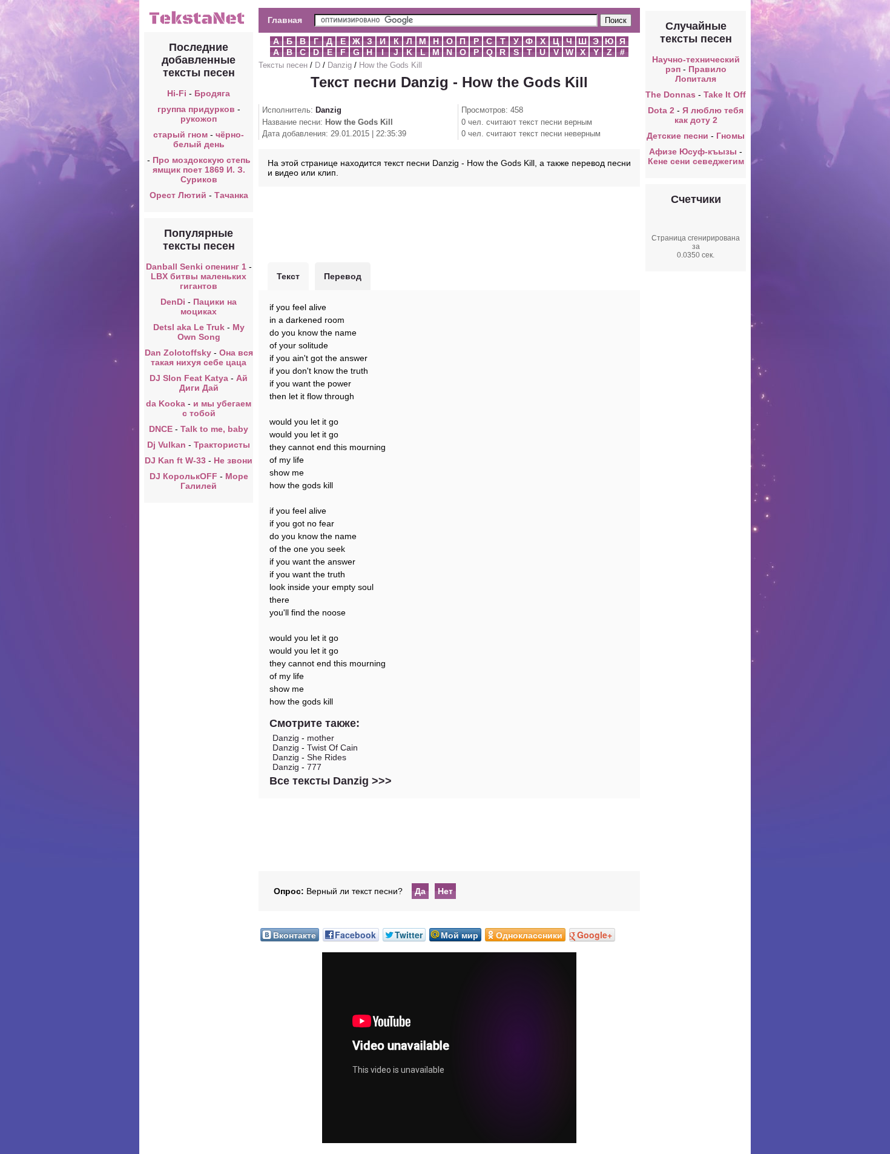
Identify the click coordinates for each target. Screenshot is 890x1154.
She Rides (326, 757)
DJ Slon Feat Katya (189, 378)
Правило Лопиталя (701, 74)
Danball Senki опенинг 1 (196, 266)
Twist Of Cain (332, 747)
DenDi (172, 302)
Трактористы (222, 444)
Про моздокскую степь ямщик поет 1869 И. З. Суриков (202, 169)
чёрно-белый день (209, 139)
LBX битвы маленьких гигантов (198, 281)
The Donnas (670, 94)
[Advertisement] (449, 223)
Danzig (340, 65)
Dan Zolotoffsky (178, 352)
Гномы (730, 136)
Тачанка (231, 195)
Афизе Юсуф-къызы (693, 151)
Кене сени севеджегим (696, 161)
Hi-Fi (176, 93)
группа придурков (196, 109)
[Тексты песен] (198, 23)
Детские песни (677, 136)
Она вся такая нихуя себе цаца (202, 357)
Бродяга (212, 93)
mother (320, 738)
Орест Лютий (178, 195)
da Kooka (165, 403)
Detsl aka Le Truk (189, 327)
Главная (285, 20)
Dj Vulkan (166, 444)
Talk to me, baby (214, 429)
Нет (445, 891)
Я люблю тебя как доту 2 (709, 115)
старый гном (180, 134)
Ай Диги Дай (213, 383)
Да (420, 891)
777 (314, 767)
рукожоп (198, 119)
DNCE (161, 429)
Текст (288, 276)
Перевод (342, 276)
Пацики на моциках (208, 306)
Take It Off (725, 94)
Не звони (233, 460)
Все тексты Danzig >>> (330, 781)
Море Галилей (214, 481)
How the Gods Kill (390, 65)
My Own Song (211, 332)
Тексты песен (283, 65)
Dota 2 (661, 110)
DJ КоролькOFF (183, 476)
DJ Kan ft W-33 (175, 460)
